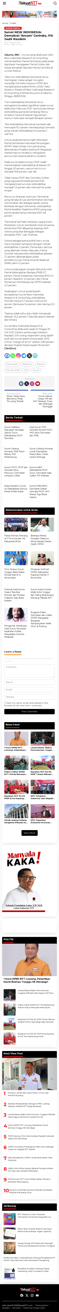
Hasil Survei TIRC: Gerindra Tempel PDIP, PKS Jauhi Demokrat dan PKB (41, 431)
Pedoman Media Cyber (34, 1308)
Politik (6, 44)
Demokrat (11, 364)
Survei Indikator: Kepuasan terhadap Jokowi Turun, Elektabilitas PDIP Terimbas (14, 433)
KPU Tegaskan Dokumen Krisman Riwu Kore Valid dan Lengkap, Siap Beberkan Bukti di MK (42, 821)
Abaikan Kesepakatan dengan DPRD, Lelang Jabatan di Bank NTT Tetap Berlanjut (28, 1105)
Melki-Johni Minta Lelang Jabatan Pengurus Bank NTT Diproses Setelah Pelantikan (30, 1169)
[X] (29, 355)
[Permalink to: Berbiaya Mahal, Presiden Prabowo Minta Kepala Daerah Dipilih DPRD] (42, 525)
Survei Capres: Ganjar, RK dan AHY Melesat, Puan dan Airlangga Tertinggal (42, 400)
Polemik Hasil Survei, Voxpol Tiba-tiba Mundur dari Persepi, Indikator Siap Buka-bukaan (14, 595)
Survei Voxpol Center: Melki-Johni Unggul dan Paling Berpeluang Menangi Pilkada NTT (42, 593)
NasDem (27, 364)
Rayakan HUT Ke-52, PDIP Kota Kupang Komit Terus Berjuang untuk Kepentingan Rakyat (15, 797)
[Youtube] (37, 383)
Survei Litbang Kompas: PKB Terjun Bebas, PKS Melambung (14, 452)
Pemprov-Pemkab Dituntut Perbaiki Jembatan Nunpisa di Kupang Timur (30, 1191)
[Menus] (4, 3)
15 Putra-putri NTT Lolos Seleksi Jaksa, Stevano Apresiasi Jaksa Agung (29, 1180)
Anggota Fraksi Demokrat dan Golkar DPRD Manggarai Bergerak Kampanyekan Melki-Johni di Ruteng (41, 619)
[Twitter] (26, 383)
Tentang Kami (41, 1305)
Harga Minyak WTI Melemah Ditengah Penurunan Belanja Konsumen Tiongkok (36, 1244)
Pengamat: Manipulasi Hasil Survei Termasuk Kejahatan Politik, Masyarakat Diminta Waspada (15, 631)
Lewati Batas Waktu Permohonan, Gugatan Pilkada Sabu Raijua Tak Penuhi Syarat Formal (43, 748)
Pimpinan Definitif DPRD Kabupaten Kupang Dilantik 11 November (40, 573)
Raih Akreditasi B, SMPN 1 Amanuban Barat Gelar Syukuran (30, 1158)
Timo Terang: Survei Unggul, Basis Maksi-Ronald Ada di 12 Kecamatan (14, 573)
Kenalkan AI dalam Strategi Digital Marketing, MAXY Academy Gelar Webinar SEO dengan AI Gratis (33, 1269)
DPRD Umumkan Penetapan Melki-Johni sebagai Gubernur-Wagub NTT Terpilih (31, 1148)
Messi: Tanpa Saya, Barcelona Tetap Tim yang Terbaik (16, 397)
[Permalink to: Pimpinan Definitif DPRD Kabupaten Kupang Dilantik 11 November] (42, 558)
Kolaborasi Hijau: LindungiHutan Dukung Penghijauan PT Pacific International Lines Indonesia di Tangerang (29, 1259)
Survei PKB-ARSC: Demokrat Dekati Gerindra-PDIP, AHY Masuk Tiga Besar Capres (40, 491)
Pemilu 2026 (13, 370)
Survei (36, 370)
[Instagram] (18, 355)
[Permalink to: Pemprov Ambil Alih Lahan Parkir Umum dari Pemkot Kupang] (29, 1074)
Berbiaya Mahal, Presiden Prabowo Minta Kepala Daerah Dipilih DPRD (41, 539)
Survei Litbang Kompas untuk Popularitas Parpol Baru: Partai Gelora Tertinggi (41, 452)
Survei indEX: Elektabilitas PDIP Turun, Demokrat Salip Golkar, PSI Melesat (41, 471)
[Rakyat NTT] (30, 3)
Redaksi (6, 1308)
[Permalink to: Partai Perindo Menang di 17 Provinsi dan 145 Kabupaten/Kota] (16, 525)
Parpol (40, 364)
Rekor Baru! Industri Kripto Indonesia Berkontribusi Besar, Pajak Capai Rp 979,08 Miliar (35, 1230)
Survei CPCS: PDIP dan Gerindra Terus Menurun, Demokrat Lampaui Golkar (16, 471)
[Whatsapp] (12, 355)
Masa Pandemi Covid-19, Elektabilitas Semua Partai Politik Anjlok (15, 489)
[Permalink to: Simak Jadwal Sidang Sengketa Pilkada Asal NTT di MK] (16, 811)
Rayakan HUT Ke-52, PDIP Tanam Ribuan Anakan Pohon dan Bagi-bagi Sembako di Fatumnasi (42, 773)
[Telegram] (23, 355)
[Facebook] (7, 355)
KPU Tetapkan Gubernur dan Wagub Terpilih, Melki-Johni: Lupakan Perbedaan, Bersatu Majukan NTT (42, 797)
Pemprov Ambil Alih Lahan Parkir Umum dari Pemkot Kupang (28, 1094)
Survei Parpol (12, 28)
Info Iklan (16, 1308)
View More (29, 833)
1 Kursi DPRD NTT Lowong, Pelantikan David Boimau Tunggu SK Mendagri (16, 748)
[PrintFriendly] (35, 355)
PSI (26, 370)
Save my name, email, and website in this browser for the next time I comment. (26, 704)
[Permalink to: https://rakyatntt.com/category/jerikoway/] (55, 1205)
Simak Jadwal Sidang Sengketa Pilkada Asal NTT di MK (16, 821)
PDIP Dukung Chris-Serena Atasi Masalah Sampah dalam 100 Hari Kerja (31, 1137)
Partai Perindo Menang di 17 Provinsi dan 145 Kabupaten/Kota (16, 538)
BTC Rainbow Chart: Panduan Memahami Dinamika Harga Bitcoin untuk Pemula (34, 1215)
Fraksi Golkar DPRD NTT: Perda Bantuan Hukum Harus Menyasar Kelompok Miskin (15, 773)
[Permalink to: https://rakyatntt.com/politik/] (55, 938)
